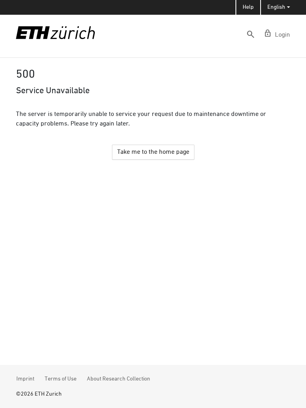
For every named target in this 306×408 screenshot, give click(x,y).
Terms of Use (60, 379)
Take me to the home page (153, 152)
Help (248, 7)
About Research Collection (118, 379)
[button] (250, 34)
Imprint (25, 379)
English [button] (276, 7)
